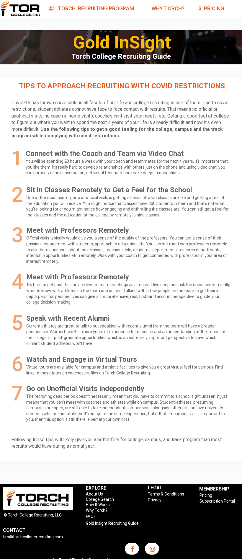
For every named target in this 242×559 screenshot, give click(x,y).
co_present (51, 8)
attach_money (200, 8)
